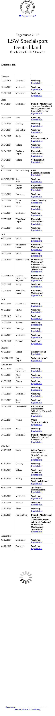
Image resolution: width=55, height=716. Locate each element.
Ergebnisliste (36, 83)
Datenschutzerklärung (31, 709)
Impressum (10, 707)
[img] (27, 41)
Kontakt (18, 709)
